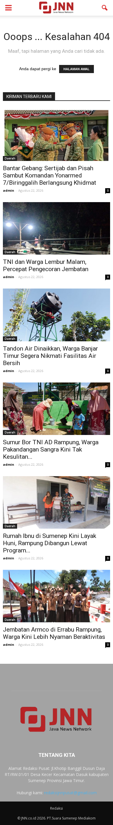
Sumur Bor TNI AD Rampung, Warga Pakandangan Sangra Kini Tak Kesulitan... (51, 449)
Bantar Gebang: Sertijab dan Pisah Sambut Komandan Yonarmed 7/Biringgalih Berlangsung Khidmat (49, 175)
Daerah (10, 158)
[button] (105, 8)
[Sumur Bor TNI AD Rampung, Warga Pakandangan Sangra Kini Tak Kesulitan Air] (56, 408)
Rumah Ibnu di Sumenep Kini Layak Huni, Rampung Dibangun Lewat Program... (49, 543)
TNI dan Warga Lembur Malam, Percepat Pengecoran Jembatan (45, 265)
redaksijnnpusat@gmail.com (70, 792)
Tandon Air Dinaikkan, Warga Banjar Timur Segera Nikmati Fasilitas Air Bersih (50, 356)
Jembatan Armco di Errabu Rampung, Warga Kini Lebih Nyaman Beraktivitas (54, 633)
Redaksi (56, 808)
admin (8, 190)
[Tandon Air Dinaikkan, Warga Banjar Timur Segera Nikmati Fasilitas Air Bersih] (56, 315)
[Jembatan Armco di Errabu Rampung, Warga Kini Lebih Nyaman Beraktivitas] (56, 596)
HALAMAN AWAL (76, 69)
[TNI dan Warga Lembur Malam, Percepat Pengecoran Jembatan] (56, 228)
